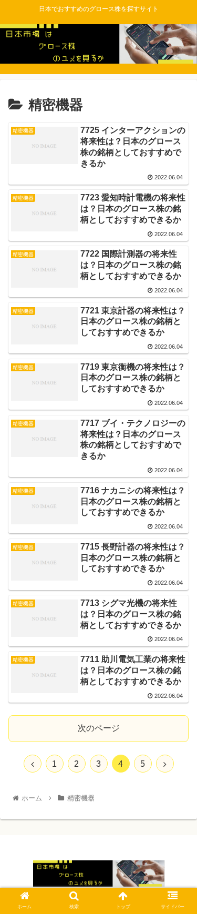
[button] (176, 855)
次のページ (99, 728)
